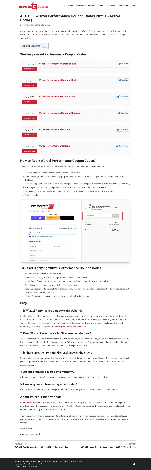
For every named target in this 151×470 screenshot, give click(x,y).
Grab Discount (123, 129)
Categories (80, 6)
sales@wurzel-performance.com (71, 326)
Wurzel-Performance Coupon (54, 146)
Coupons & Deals (44, 461)
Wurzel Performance (29, 402)
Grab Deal (125, 80)
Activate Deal (124, 97)
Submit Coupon (69, 461)
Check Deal (124, 64)
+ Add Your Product (126, 6)
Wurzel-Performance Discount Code (58, 80)
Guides (100, 6)
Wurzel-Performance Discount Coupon (59, 113)
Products (68, 6)
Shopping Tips (57, 461)
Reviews (91, 6)
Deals (31, 429)
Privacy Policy (28, 464)
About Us (18, 461)
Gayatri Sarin (28, 25)
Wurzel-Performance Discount (55, 129)
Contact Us (39, 464)
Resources (110, 6)
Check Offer (124, 113)
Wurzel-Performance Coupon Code (57, 63)
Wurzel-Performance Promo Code (57, 96)
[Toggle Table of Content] (43, 46)
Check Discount (123, 146)
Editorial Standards (29, 461)
